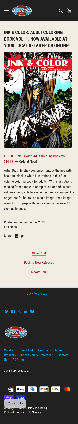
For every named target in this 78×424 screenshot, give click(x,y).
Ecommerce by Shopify (27, 412)
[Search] (60, 10)
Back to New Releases (39, 262)
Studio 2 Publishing (36, 408)
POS (6, 412)
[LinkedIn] (25, 311)
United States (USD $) (16, 370)
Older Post (39, 253)
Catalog (9, 350)
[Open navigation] (6, 10)
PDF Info (18, 360)
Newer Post (39, 272)
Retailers (10, 355)
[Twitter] (6, 311)
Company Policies (50, 350)
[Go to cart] (69, 10)
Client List (26, 350)
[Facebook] (13, 311)
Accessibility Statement (37, 355)
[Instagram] (19, 311)
